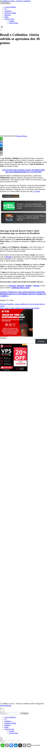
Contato (11, 21)
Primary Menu (5, 3)
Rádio (6, 17)
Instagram (20, 286)
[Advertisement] (23, 395)
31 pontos (36, 191)
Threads (36, 286)
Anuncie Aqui (9, 19)
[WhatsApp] (23, 138)
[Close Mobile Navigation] (2, 710)
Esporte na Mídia (10, 13)
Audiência (7, 11)
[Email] (23, 154)
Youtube (28, 286)
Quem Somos (13, 23)
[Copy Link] (23, 141)
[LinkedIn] (23, 146)
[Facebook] (23, 143)
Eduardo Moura (21, 136)
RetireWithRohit (5, 705)
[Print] (23, 151)
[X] (23, 149)
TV (5, 9)
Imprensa (7, 15)
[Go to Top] (1, 737)
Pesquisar (3, 338)
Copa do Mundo (10, 7)
